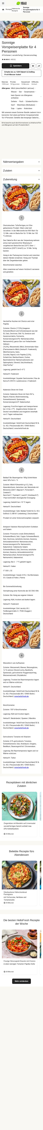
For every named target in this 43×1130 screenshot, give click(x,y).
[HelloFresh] (21, 3)
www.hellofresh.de (21, 696)
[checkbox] (3, 59)
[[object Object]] (33, 66)
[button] (21, 170)
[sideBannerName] (21, 142)
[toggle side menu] (3, 3)
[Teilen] (39, 66)
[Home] (3, 9)
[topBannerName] (21, 17)
